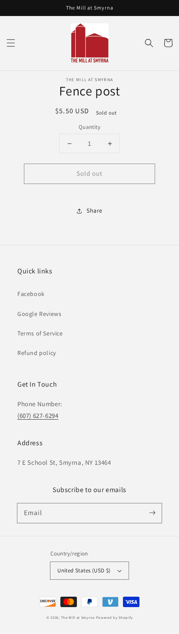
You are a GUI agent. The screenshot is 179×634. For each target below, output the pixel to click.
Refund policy (36, 353)
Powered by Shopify (114, 617)
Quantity (89, 127)
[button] (10, 43)
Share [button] (94, 210)
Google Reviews (39, 314)
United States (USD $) (83, 570)
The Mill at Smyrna (78, 617)
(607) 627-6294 (37, 415)
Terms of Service (40, 333)
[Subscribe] (152, 512)
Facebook (31, 294)
